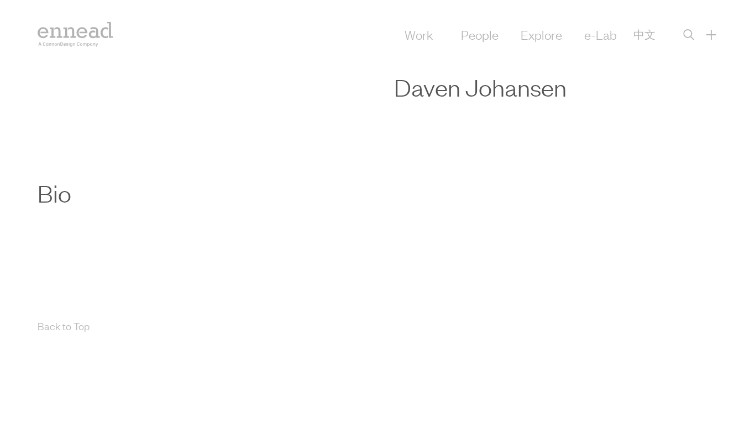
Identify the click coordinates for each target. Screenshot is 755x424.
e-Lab (600, 34)
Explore (541, 34)
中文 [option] (644, 34)
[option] (644, 34)
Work (419, 34)
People (480, 34)
